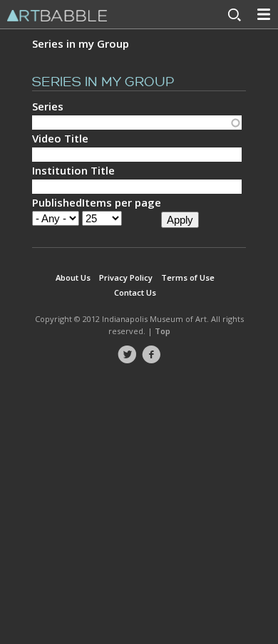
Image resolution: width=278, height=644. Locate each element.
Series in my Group (80, 43)
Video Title (60, 138)
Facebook (151, 354)
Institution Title (73, 170)
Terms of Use (188, 277)
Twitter (127, 354)
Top (162, 331)
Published (57, 202)
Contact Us (135, 292)
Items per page (121, 202)
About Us (73, 277)
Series (47, 106)
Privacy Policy (126, 277)
